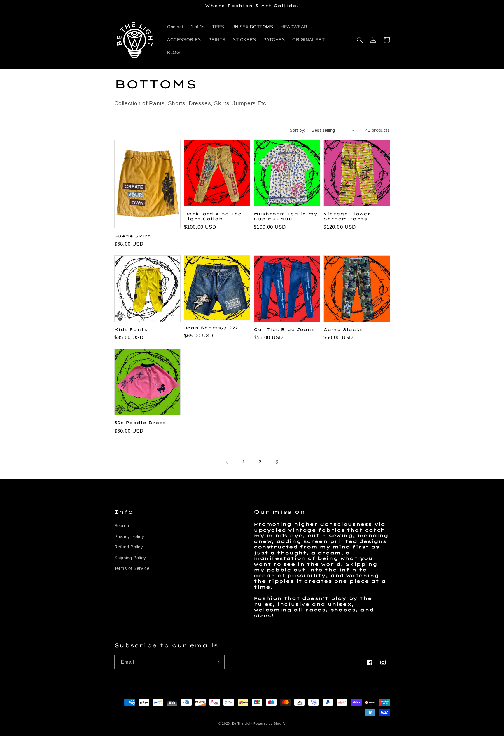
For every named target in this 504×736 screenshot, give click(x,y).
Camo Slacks (343, 329)
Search (121, 525)
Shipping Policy (130, 558)
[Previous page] (227, 462)
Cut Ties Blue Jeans (284, 329)
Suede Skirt (132, 236)
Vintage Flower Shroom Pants (346, 216)
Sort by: (297, 130)
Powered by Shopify (269, 723)
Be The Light (243, 723)
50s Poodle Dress (140, 422)
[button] (360, 40)
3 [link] (276, 462)
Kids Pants (131, 329)
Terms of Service (132, 568)
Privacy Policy (129, 536)
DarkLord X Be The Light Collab (213, 216)
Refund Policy (128, 547)
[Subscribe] (217, 662)
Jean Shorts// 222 (211, 327)
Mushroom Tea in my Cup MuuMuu (286, 216)
